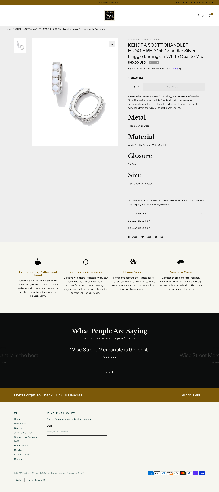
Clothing (40, 8)
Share (134, 237)
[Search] (198, 15)
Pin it (161, 237)
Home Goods (50, 15)
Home (9, 8)
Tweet (148, 237)
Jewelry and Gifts (58, 8)
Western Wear (24, 8)
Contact (12, 22)
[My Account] (204, 15)
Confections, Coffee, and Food (23, 15)
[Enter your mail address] (104, 432)
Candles (66, 15)
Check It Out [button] (191, 395)
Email (49, 426)
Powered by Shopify (75, 473)
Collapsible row (139, 213)
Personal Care (81, 15)
